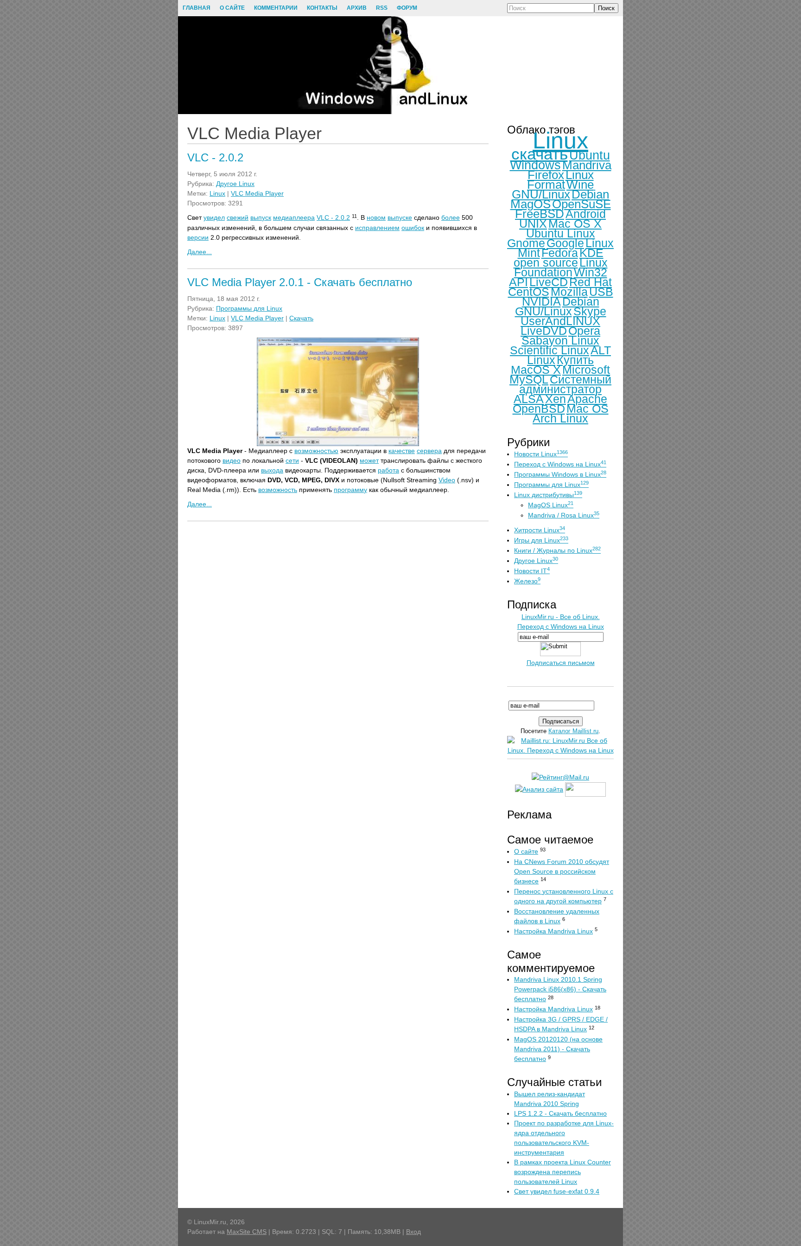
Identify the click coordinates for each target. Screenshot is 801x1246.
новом (376, 217)
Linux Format (560, 180)
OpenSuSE (581, 204)
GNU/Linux (541, 194)
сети (292, 460)
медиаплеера (294, 217)
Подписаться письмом (561, 662)
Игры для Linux (541, 540)
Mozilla (569, 291)
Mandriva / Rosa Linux (563, 515)
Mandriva (586, 165)
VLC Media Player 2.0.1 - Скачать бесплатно (299, 282)
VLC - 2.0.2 (215, 157)
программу (350, 489)
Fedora (559, 252)
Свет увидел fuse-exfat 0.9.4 (556, 1191)
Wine (580, 185)
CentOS (528, 291)
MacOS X (536, 369)
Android (586, 213)
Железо (527, 581)
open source (546, 262)
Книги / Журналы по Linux (557, 550)
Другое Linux (235, 183)
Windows (535, 165)
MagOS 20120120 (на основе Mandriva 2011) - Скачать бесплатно (558, 1048)
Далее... (199, 252)
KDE (591, 252)
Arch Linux (560, 418)
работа (388, 470)
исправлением (377, 227)
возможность (277, 489)
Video (447, 480)
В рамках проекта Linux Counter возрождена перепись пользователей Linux (562, 1171)
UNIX (533, 223)
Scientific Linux (549, 350)
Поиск (606, 8)
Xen (555, 398)
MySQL (528, 379)
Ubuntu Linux (560, 233)
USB (601, 291)
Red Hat (590, 281)
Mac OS (587, 408)
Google (565, 242)
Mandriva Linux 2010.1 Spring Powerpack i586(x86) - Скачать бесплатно (560, 989)
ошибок (412, 227)
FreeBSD (539, 214)
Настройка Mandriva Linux (553, 931)
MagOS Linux (550, 505)
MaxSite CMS (247, 1231)
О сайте (526, 851)
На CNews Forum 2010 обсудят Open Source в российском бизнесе (561, 871)
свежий (237, 217)
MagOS (530, 204)
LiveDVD (544, 330)
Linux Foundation (561, 267)
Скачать (301, 318)
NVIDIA (541, 301)
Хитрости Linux (539, 530)
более (450, 217)
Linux (217, 193)
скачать (539, 154)
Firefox (546, 175)
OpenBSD (539, 408)
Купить (575, 359)
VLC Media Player (257, 193)
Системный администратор (565, 384)
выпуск (260, 217)
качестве (401, 450)
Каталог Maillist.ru (573, 731)
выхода (272, 470)
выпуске (400, 217)
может (369, 460)
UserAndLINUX (560, 320)
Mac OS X (575, 223)
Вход (413, 1231)
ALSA (529, 398)
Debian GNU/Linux (557, 306)
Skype (589, 311)
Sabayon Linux (560, 340)
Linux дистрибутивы (548, 494)
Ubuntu (589, 155)
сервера (429, 450)
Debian (590, 194)
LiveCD (548, 281)
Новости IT (532, 571)
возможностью (316, 450)
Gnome (526, 242)
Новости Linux (541, 454)
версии (198, 237)
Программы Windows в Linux (560, 474)
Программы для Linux (249, 308)
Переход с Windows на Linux (560, 464)
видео (231, 460)
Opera (584, 330)
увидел (214, 217)
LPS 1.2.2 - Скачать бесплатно (560, 1113)
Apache (587, 398)
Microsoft (586, 369)
